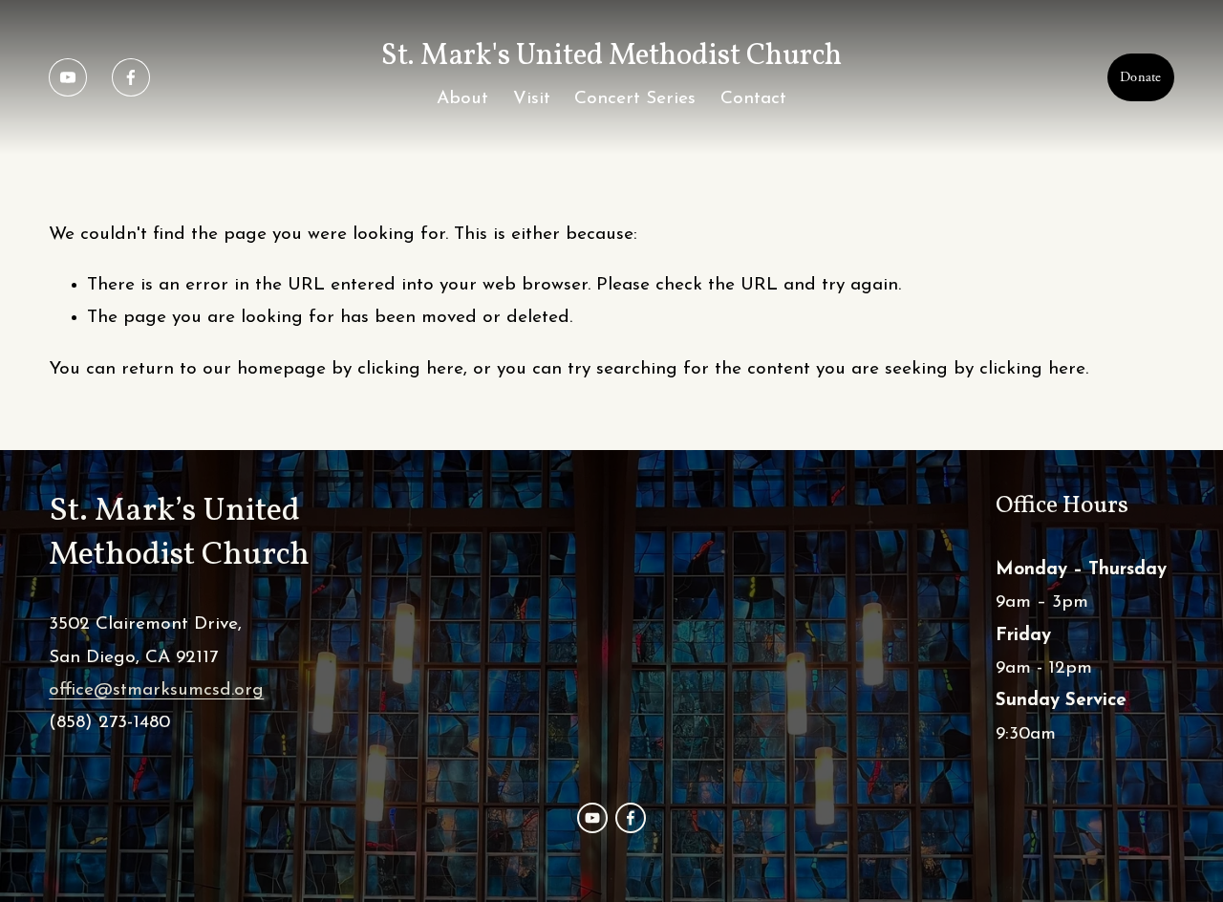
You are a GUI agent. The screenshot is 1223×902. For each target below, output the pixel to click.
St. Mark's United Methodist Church (611, 56)
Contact (753, 99)
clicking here (410, 369)
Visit (531, 99)
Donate (1141, 77)
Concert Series (635, 99)
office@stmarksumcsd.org (156, 690)
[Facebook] (131, 77)
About (462, 99)
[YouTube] (68, 77)
